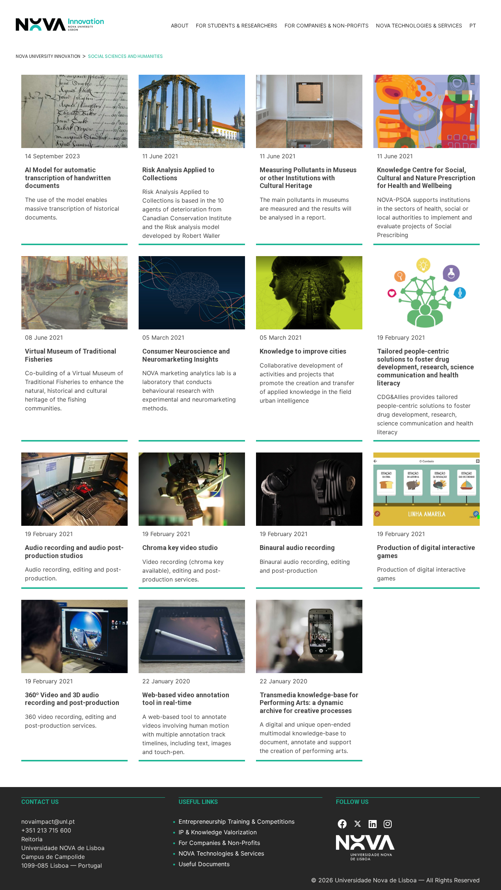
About (180, 25)
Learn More (74, 111)
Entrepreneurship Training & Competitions (237, 821)
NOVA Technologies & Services (419, 25)
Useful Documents (204, 864)
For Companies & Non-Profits (327, 25)
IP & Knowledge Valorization (218, 832)
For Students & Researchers (236, 25)
